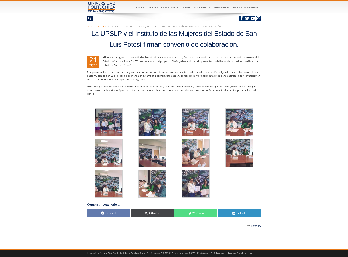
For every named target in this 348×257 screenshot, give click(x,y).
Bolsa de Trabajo (246, 7)
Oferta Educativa (195, 7)
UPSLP (152, 7)
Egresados (221, 7)
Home (90, 26)
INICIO (140, 7)
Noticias (101, 26)
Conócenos (169, 7)
